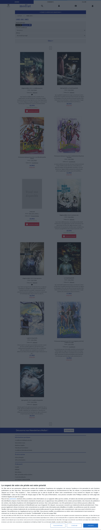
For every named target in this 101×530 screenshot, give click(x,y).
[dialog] (50, 505)
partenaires (12, 498)
